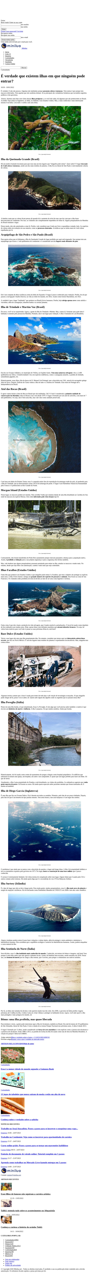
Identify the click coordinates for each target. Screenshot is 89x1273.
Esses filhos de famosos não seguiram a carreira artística (25, 1194)
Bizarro (3, 1215)
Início (7, 52)
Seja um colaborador (12, 1259)
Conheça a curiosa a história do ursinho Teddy (21, 1227)
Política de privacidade (13, 1265)
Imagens (8, 56)
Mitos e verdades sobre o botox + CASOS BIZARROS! (30, 1037)
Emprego (4, 1133)
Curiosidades (9, 58)
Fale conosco (9, 1261)
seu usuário (25, 24)
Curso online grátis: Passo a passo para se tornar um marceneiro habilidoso (34, 1145)
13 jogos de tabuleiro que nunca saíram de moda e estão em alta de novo (33, 1094)
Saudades (8, 62)
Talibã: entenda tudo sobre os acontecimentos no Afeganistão (28, 1210)
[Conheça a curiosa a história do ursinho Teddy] (6, 1223)
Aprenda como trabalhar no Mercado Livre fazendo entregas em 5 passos (33, 1162)
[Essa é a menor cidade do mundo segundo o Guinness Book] (13, 1063)
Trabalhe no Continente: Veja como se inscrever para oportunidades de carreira (36, 1137)
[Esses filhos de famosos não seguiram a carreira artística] (6, 1190)
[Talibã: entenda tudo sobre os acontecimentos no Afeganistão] (6, 1206)
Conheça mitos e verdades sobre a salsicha (19, 1119)
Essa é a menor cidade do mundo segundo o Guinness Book (27, 1069)
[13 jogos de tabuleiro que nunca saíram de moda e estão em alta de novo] (13, 1088)
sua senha (24, 27)
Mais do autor (29, 1044)
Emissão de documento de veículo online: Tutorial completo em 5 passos (32, 1154)
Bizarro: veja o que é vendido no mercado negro (27, 1039)
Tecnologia (9, 60)
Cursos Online (10, 64)
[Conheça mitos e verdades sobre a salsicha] (13, 1113)
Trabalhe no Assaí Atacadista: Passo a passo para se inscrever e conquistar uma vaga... (39, 1128)
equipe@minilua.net (14, 1175)
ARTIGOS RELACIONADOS (12, 1044)
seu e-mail (24, 37)
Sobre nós (8, 1263)
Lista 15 (8, 54)
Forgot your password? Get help (12, 31)
